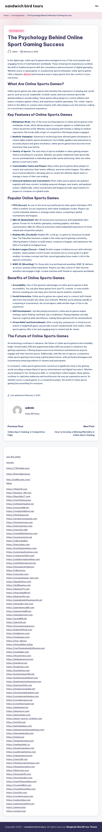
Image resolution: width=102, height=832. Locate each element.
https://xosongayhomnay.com (22, 552)
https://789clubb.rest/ (18, 468)
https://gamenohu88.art (18, 611)
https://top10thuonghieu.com (21, 781)
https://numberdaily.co (18, 744)
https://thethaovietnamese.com (22, 763)
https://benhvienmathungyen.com (23, 681)
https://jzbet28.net (16, 622)
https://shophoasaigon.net (20, 748)
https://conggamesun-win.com (22, 578)
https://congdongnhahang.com (22, 696)
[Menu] (96, 6)
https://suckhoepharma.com (21, 751)
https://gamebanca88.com (20, 607)
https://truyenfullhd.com (18, 785)
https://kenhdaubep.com (19, 726)
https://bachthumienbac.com (21, 548)
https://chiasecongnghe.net (20, 689)
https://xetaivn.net (16, 811)
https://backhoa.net (16, 663)
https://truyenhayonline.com (21, 789)
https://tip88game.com (18, 585)
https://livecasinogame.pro (20, 626)
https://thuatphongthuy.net (20, 766)
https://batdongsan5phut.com (22, 677)
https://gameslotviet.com (19, 614)
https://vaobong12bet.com (20, 555)
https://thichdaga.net (17, 515)
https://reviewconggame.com (21, 518)
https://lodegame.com (18, 637)
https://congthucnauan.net (20, 703)
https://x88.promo (16, 570)
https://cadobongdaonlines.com (23, 559)
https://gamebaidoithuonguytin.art (24, 600)
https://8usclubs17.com (18, 496)
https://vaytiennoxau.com (19, 796)
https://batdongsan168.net (20, 674)
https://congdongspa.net (19, 700)
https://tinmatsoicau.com (19, 522)
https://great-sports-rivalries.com (24, 718)
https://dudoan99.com (18, 596)
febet (9, 483)
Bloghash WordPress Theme (82, 827)
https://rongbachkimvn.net (20, 511)
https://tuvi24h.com (16, 792)
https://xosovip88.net (17, 507)
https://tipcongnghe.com (19, 777)
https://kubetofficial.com (19, 629)
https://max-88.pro (16, 640)
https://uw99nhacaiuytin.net (21, 563)
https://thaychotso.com (18, 655)
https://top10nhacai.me (18, 500)
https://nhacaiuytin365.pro (20, 566)
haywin (10, 462)
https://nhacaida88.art (18, 592)
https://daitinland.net (17, 707)
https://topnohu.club (17, 529)
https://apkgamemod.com (19, 659)
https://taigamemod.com (19, 755)
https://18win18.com (16, 489)
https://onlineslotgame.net (20, 503)
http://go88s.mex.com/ (18, 479)
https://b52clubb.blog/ (18, 474)
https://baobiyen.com (17, 666)
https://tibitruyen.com (17, 770)
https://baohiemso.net (18, 670)
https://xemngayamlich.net (20, 803)
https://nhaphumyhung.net (20, 740)
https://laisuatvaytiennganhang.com (25, 729)
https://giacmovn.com (17, 711)
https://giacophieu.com (18, 715)
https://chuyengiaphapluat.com (22, 692)
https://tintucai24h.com (18, 774)
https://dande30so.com (18, 581)
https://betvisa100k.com (19, 685)
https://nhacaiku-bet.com (19, 603)
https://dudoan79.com (18, 589)
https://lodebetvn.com (18, 633)
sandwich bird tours (24, 6)
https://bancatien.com (18, 544)
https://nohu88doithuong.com (21, 533)
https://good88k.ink (16, 618)
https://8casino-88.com (18, 492)
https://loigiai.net (15, 737)
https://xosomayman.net (19, 537)
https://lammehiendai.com (20, 733)
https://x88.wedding (17, 540)
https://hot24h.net (16, 722)
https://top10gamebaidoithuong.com (25, 648)
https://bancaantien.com (19, 526)
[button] (32, 414)
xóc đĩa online (13, 456)
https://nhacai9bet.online (19, 644)
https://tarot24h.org (16, 759)
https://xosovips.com (17, 574)
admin (29, 408)
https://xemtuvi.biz (16, 807)
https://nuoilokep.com (17, 652)
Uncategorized (16, 31)
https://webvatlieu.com (18, 800)
